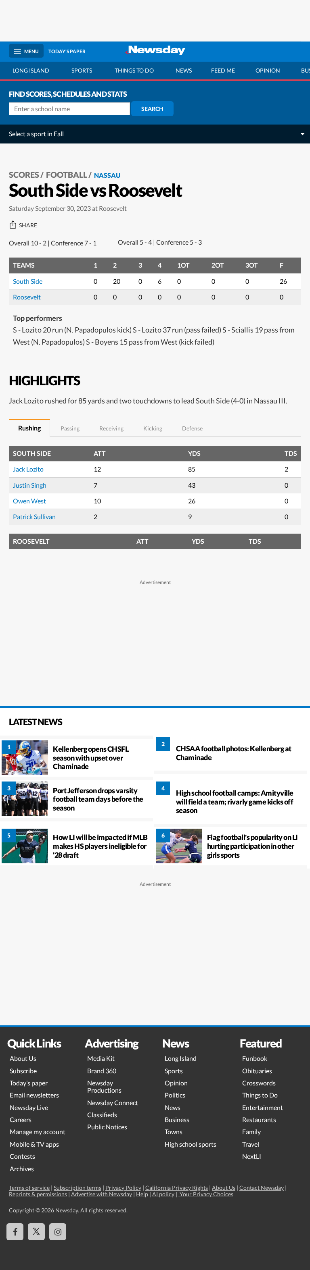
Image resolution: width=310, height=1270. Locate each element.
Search (152, 108)
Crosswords (259, 1083)
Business (177, 1119)
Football (66, 174)
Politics (175, 1095)
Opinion (268, 70)
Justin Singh (29, 485)
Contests (22, 1156)
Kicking (152, 428)
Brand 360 (101, 1071)
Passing (70, 428)
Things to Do (260, 1095)
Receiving (111, 428)
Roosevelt (27, 297)
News (184, 70)
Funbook (254, 1058)
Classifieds (102, 1114)
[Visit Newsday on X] (36, 1231)
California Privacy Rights (176, 1187)
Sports (81, 70)
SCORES (24, 174)
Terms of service (29, 1187)
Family (251, 1131)
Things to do (134, 70)
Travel (250, 1144)
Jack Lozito (28, 469)
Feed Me (223, 70)
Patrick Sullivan (34, 516)
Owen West (29, 501)
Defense (192, 428)
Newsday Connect (112, 1102)
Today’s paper (29, 1083)
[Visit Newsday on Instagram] (57, 1231)
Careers (20, 1119)
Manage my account (37, 1131)
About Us (23, 1058)
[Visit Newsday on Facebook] (14, 1231)
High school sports (190, 1144)
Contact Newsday (261, 1187)
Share (28, 225)
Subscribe (23, 1071)
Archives (22, 1168)
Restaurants (259, 1119)
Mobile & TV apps (34, 1144)
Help (142, 1194)
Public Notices (107, 1127)
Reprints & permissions (38, 1194)
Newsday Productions (104, 1086)
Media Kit (101, 1058)
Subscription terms (77, 1187)
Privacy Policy (123, 1187)
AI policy (163, 1194)
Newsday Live (29, 1107)
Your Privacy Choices (205, 1194)
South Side (27, 281)
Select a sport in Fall (36, 133)
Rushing (29, 428)
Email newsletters (34, 1095)
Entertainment (262, 1107)
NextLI (251, 1156)
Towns (173, 1131)
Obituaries (257, 1071)
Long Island (31, 70)
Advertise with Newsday (101, 1194)
